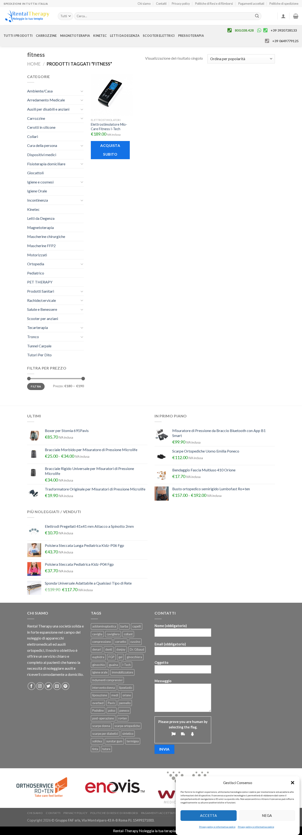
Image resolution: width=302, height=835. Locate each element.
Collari (32, 136)
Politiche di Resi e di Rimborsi (214, 3)
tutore (106, 749)
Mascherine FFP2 (41, 245)
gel (120, 657)
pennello (124, 703)
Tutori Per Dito (39, 355)
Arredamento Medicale (46, 100)
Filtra (36, 386)
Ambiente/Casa (40, 91)
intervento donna (103, 688)
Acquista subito (110, 149)
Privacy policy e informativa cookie (217, 826)
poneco (124, 710)
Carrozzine (46, 35)
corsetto (120, 642)
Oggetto (161, 663)
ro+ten (122, 718)
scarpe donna (101, 726)
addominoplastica (104, 626)
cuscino (135, 642)
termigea (133, 741)
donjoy (121, 649)
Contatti (161, 3)
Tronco (33, 336)
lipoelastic (125, 688)
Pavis (111, 703)
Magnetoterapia (75, 35)
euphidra (98, 657)
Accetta (208, 815)
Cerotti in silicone (41, 127)
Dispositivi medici (41, 154)
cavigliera (113, 634)
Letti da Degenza (41, 218)
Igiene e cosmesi (40, 182)
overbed (98, 703)
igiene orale (100, 672)
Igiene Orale (37, 191)
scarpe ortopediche (127, 726)
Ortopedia (35, 264)
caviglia (97, 634)
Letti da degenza (124, 35)
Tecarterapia (37, 327)
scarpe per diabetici (105, 733)
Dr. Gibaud (137, 649)
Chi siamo (144, 3)
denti (108, 649)
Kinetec (100, 35)
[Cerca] (257, 16)
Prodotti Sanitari (40, 291)
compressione (101, 642)
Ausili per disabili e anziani (48, 109)
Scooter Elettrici (159, 35)
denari (96, 649)
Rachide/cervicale (41, 300)
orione (126, 695)
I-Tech (126, 665)
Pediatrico (35, 273)
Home (34, 63)
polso (111, 710)
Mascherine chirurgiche (46, 236)
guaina (113, 665)
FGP (111, 657)
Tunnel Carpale (39, 346)
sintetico (127, 733)
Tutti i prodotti (18, 35)
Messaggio (163, 681)
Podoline (98, 710)
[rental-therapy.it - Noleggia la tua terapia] (27, 16)
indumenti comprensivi (107, 680)
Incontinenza (37, 200)
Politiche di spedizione (283, 3)
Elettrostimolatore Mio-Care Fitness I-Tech (109, 126)
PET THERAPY (39, 282)
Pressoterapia (191, 35)
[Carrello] (295, 16)
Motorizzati (37, 255)
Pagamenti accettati (251, 3)
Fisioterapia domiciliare (46, 164)
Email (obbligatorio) (170, 644)
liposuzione (99, 695)
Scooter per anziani (42, 318)
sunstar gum (114, 741)
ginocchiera (134, 657)
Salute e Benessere (42, 309)
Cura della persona (42, 145)
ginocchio (98, 665)
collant (128, 634)
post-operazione (103, 718)
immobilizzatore (122, 672)
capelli (136, 626)
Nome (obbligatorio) (171, 626)
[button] (292, 782)
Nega (267, 815)
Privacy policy (181, 3)
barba (124, 626)
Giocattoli (35, 172)
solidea (97, 741)
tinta (95, 749)
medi (114, 695)
